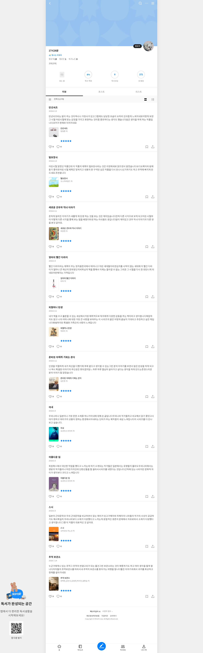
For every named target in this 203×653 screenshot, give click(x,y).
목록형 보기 (152, 99)
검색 (140, 3)
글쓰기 (101, 646)
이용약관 (105, 616)
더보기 (146, 3)
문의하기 (113, 616)
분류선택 (50, 99)
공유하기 (152, 146)
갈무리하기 (146, 146)
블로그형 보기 (145, 99)
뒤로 (50, 3)
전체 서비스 (152, 3)
